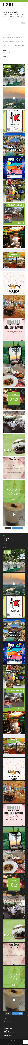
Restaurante (6, 538)
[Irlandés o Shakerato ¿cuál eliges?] (14, 514)
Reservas (5, 543)
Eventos (5, 540)
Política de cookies (7, 1022)
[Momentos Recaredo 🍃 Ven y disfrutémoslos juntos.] (14, 422)
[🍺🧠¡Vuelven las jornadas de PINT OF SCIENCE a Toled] (14, 167)
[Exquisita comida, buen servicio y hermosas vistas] (14, 375)
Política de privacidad (8, 1021)
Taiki (11, 1043)
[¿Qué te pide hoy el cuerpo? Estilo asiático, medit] (14, 190)
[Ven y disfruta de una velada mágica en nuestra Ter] (14, 329)
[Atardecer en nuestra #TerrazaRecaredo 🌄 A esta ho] (14, 98)
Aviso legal (6, 1020)
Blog (6, 539)
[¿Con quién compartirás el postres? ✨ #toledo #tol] (14, 445)
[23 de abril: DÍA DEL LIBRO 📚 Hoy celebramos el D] (14, 260)
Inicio (5, 537)
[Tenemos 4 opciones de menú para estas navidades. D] (14, 399)
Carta (5, 542)
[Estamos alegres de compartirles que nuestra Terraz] (14, 283)
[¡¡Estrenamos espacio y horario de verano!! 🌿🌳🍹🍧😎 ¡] (14, 75)
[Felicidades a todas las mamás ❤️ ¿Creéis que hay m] (14, 214)
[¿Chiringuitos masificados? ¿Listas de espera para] (14, 237)
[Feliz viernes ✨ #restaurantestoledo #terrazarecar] (14, 491)
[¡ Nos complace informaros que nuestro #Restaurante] (14, 121)
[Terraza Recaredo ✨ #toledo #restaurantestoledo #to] (14, 306)
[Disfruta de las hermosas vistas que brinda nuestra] (14, 352)
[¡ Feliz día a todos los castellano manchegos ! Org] (14, 144)
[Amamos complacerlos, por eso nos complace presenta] (14, 468)
